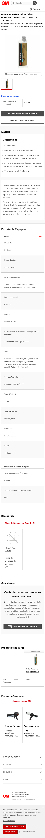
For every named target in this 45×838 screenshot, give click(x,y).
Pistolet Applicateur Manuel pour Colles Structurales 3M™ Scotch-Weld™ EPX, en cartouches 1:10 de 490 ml (13, 733)
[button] (27, 832)
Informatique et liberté (20, 794)
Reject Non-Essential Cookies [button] (14, 826)
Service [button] (7, 772)
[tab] (20, 523)
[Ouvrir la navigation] (42, 3)
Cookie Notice (9, 821)
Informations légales (19, 792)
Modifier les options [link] (10, 96)
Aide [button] (5, 780)
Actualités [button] (9, 765)
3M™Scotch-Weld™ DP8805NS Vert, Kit (12, 549)
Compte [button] (36, 9)
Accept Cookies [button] (10, 832)
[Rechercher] (35, 3)
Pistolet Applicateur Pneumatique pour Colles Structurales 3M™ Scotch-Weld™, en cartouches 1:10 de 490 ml (32, 733)
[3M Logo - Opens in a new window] (5, 3)
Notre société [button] (11, 757)
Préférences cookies (19, 796)
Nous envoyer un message (25, 627)
